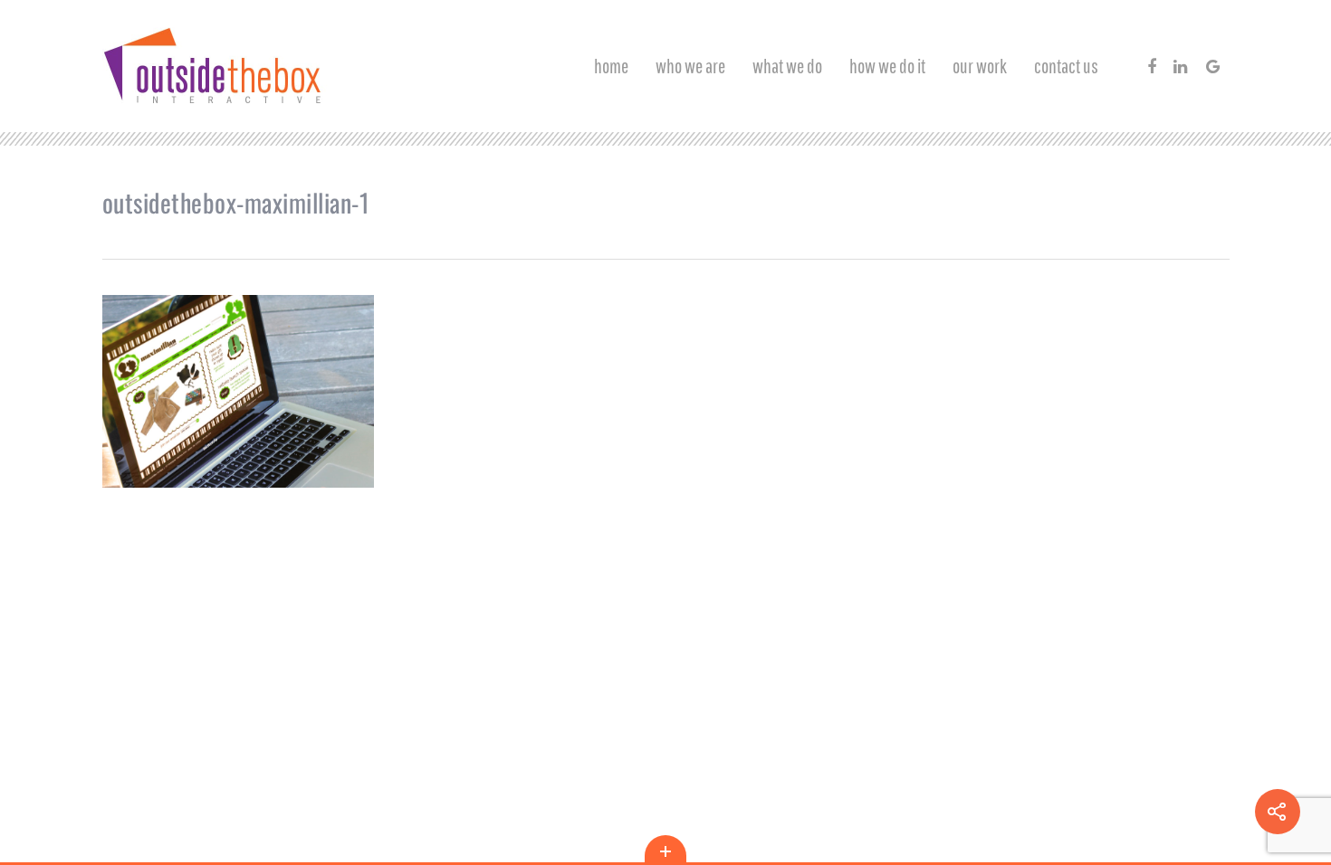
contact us (1066, 66)
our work (980, 66)
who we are (690, 66)
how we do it (887, 66)
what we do (787, 66)
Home (611, 66)
